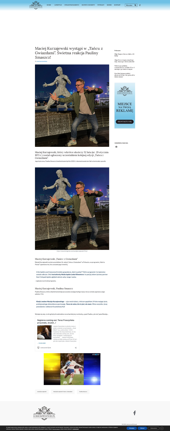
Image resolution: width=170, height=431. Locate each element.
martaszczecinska (42, 61)
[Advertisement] (85, 23)
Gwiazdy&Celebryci (71, 5)
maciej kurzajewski (41, 391)
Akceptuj (131, 428)
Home (49, 5)
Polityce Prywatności (56, 429)
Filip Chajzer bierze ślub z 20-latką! (124, 55)
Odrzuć (142, 428)
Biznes (109, 5)
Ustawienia (153, 428)
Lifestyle (58, 5)
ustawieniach (76, 429)
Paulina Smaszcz (83, 391)
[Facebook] (116, 147)
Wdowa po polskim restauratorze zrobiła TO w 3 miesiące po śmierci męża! (124, 67)
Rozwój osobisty (88, 5)
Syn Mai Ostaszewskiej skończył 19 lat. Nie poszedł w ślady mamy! (124, 75)
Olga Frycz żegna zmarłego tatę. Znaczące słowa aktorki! (124, 61)
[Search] (135, 5)
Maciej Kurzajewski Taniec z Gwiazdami (62, 391)
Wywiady (100, 5)
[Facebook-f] (140, 5)
